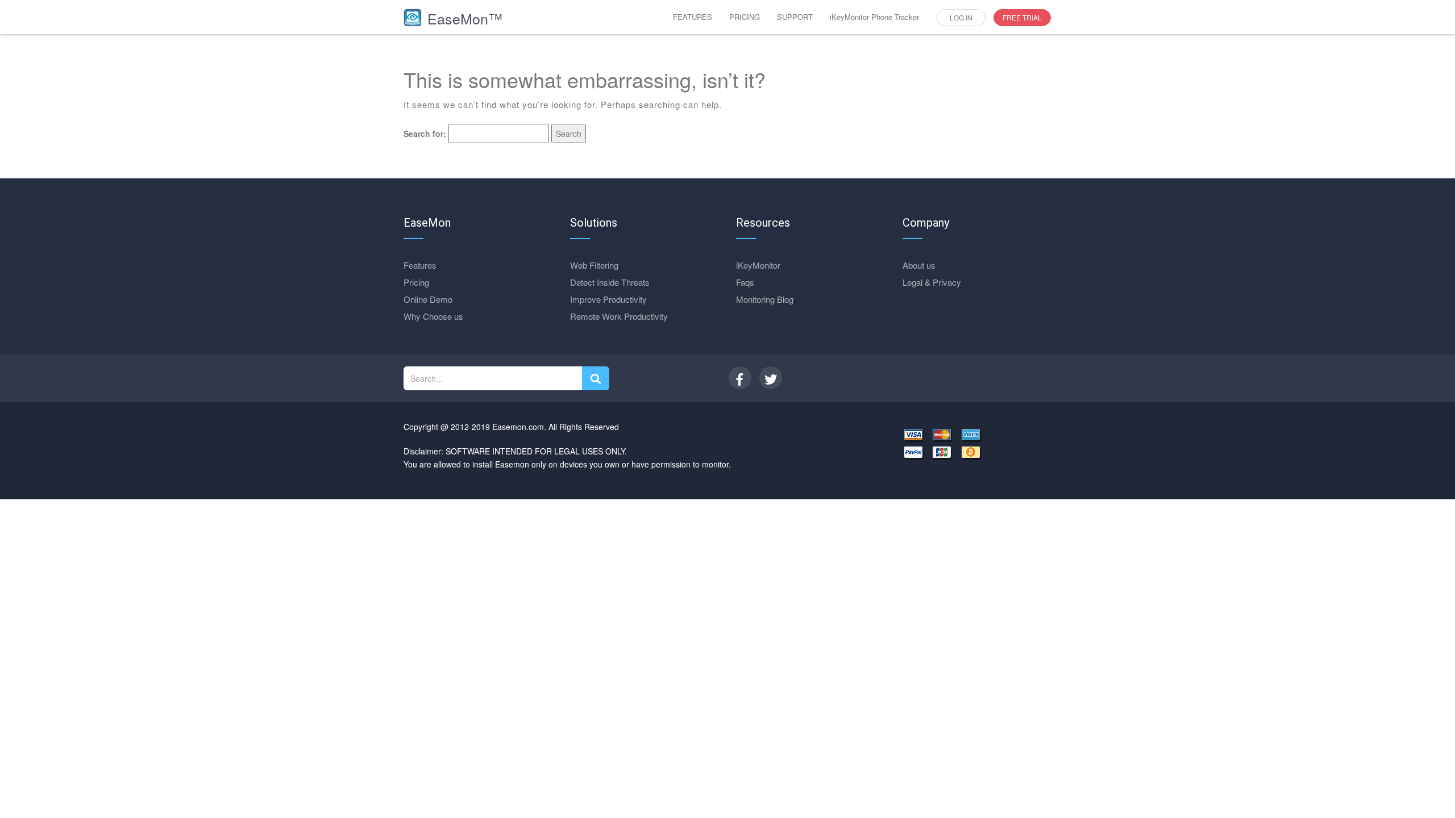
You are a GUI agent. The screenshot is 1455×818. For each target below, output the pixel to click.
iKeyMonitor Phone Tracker (874, 16)
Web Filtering (594, 265)
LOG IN (961, 17)
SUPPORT (795, 16)
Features (420, 265)
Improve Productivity (608, 299)
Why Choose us (433, 316)
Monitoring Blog (764, 299)
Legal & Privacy (932, 282)
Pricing (416, 282)
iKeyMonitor (758, 265)
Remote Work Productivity (619, 316)
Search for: (425, 133)
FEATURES (692, 16)
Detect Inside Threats (610, 282)
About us (919, 265)
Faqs (745, 282)
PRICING (744, 16)
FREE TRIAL (1022, 17)
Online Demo (428, 299)
